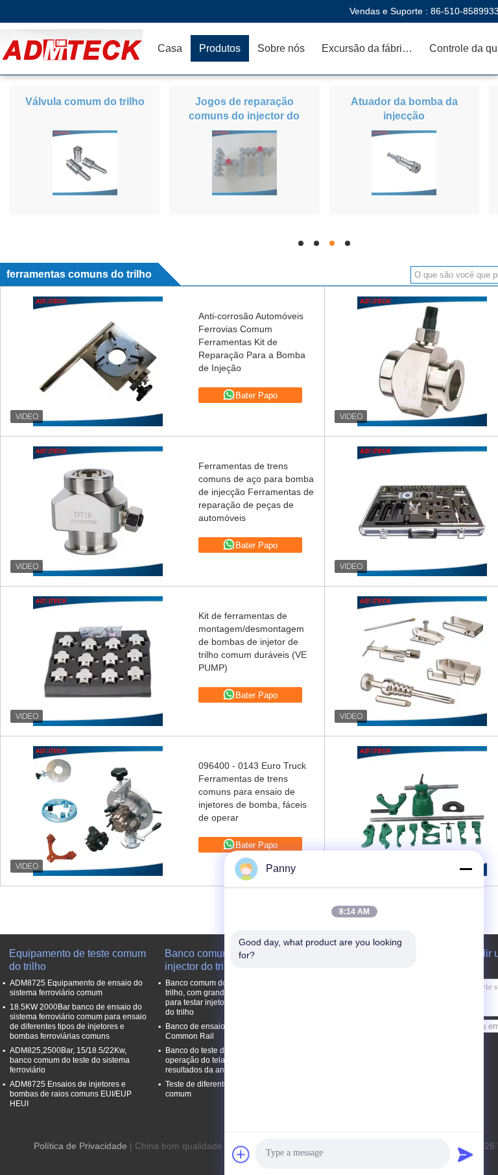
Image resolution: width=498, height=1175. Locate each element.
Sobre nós (281, 48)
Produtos (220, 48)
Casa (170, 48)
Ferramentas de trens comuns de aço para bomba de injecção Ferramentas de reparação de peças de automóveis (256, 492)
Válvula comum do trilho (85, 101)
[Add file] (241, 1154)
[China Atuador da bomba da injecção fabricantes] (404, 162)
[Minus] (465, 869)
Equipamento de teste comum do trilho (77, 960)
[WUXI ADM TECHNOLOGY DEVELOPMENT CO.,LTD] (74, 49)
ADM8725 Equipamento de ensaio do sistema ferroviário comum (76, 987)
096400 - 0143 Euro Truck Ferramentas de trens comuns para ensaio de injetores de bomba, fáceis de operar (252, 791)
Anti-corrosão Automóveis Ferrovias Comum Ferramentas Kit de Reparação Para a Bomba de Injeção (251, 342)
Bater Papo (256, 395)
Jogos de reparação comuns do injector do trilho (244, 116)
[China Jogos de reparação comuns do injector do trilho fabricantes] (244, 162)
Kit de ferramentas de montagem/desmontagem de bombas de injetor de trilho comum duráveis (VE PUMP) (252, 642)
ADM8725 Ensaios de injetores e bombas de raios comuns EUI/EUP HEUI (71, 1094)
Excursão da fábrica (367, 48)
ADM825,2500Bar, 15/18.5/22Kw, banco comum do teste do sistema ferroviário (70, 1060)
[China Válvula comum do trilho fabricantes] (85, 162)
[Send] (465, 1154)
